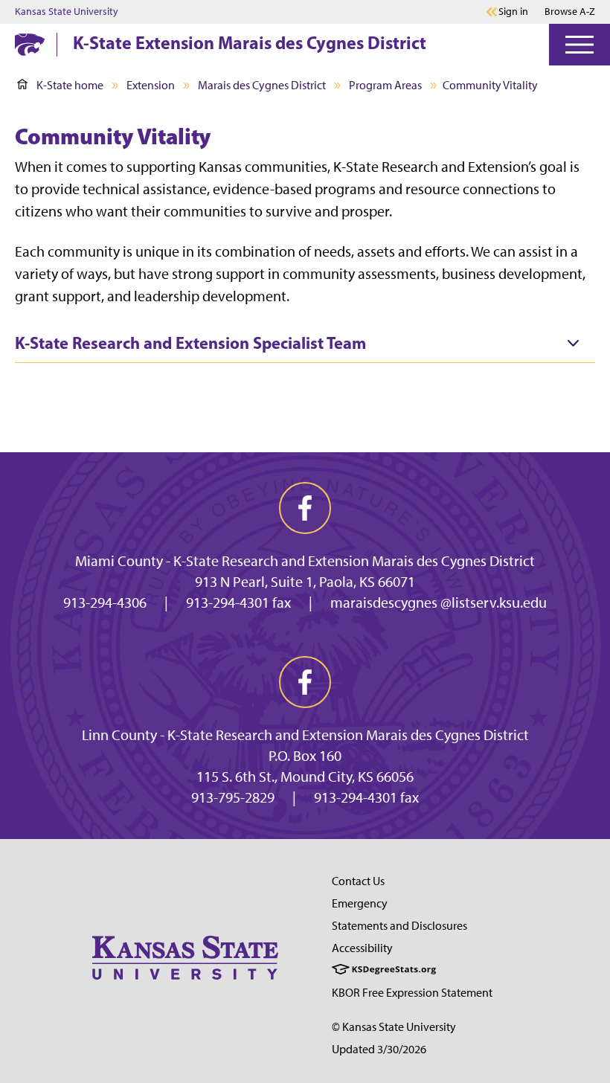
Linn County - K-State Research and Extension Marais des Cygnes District (305, 735)
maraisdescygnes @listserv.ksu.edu (438, 602)
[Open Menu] (579, 44)
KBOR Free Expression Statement (412, 993)
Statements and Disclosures (399, 926)
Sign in (513, 12)
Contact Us (358, 881)
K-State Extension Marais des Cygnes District (249, 42)
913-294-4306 (105, 602)
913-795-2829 (232, 797)
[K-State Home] (30, 44)
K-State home (69, 85)
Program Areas (385, 85)
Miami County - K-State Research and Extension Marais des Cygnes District (305, 561)
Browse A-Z (570, 11)
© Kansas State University (394, 1027)
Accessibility (362, 948)
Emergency (360, 903)
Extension (150, 85)
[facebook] (305, 508)
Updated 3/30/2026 (379, 1049)
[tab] (305, 343)
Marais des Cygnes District (262, 85)
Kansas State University (66, 12)
